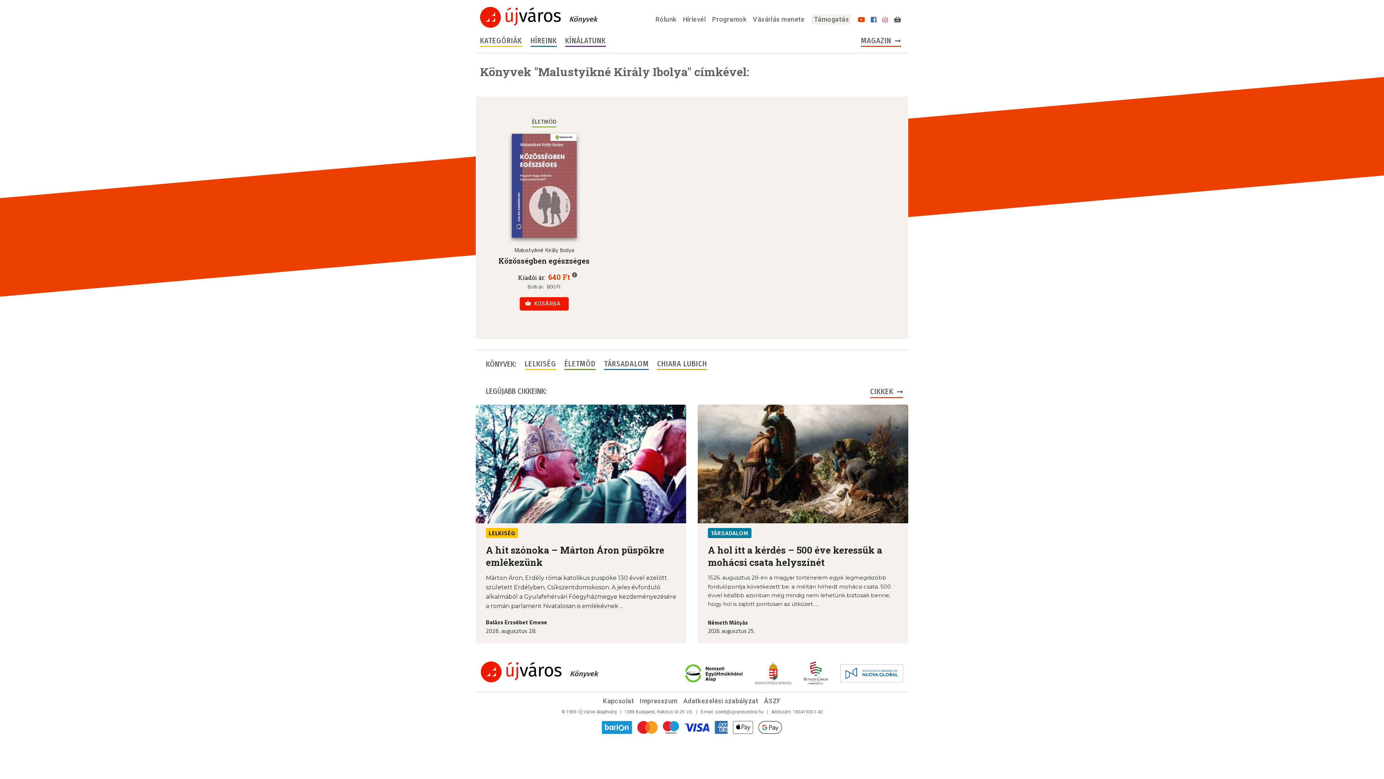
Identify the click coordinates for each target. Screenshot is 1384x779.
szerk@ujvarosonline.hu (739, 711)
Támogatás (831, 19)
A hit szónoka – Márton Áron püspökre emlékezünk (575, 556)
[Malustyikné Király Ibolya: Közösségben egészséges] (544, 186)
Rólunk (666, 19)
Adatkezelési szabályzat (720, 701)
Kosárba (547, 304)
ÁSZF (772, 701)
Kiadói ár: (531, 278)
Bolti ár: (536, 286)
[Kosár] (897, 19)
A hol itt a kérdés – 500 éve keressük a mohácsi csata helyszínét (795, 556)
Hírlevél (694, 19)
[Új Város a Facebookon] (874, 19)
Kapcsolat (618, 701)
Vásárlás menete (779, 19)
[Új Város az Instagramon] (885, 19)
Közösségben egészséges (544, 260)
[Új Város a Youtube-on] (861, 19)
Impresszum (659, 701)
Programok (729, 19)
